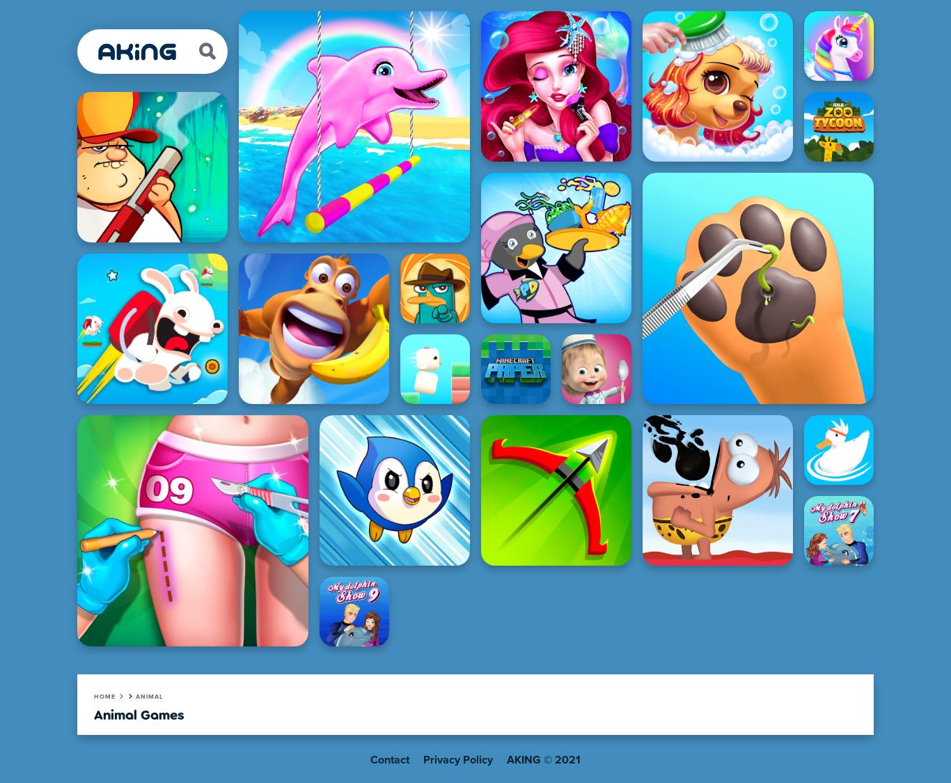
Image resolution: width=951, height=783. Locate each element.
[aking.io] (138, 52)
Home (105, 697)
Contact (389, 760)
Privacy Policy (458, 760)
